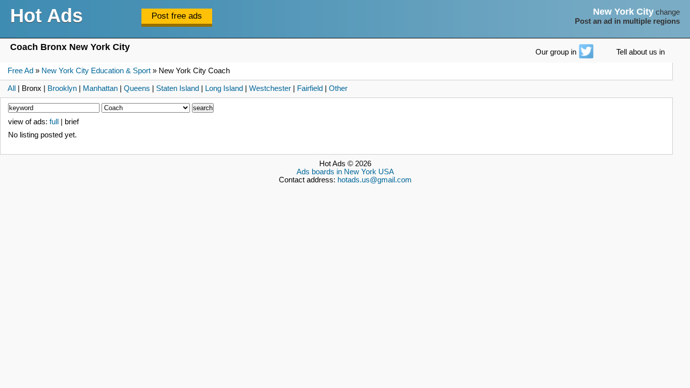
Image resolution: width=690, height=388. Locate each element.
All (12, 88)
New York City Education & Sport (96, 71)
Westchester (270, 88)
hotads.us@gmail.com (374, 180)
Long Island (224, 88)
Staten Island (177, 88)
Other (338, 88)
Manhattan (100, 88)
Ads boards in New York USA (345, 172)
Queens (137, 88)
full (54, 122)
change (668, 12)
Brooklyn (62, 88)
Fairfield (310, 88)
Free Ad (20, 71)
